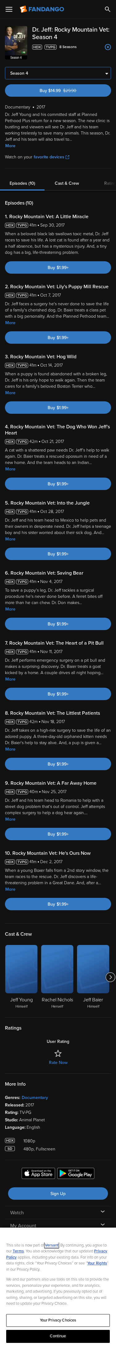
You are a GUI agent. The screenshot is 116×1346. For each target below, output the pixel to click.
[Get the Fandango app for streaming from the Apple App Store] (38, 1174)
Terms (18, 1251)
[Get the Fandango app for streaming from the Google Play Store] (76, 1174)
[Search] (108, 9)
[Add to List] (108, 47)
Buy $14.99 (69, 90)
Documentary (35, 1097)
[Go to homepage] (42, 9)
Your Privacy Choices (58, 1320)
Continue (58, 1336)
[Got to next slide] (110, 977)
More (10, 145)
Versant (51, 1245)
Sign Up (58, 1193)
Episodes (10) (22, 183)
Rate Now (58, 1062)
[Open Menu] (9, 9)
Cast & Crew (67, 183)
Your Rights (97, 1263)
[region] (58, 1287)
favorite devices (49, 157)
